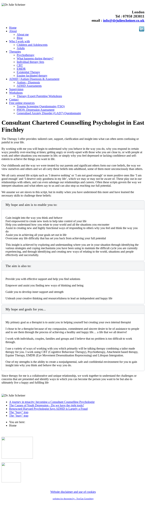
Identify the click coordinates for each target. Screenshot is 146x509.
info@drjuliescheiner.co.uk (123, 20)
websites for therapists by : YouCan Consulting (73, 499)
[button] (13, 31)
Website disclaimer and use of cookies (73, 491)
